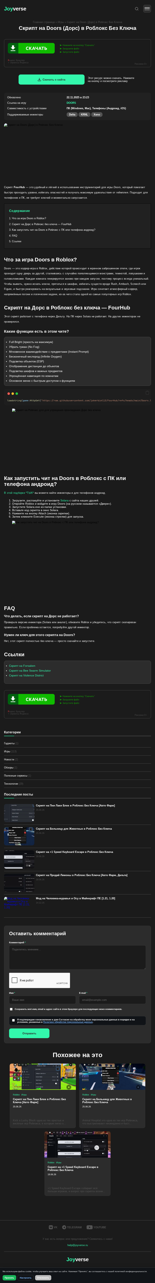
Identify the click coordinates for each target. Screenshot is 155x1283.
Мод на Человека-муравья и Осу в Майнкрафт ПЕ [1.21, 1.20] (75, 898)
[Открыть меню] (147, 9)
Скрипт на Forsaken (22, 665)
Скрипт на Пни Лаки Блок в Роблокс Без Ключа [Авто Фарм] (75, 805)
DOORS (71, 102)
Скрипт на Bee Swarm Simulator (30, 670)
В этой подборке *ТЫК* (19, 492)
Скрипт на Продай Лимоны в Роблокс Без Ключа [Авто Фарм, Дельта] (81, 875)
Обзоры (10, 767)
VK (55, 1227)
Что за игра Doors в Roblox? (29, 218)
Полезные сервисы (17, 775)
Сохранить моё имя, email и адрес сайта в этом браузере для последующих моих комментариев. (68, 1009)
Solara (64, 500)
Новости (11, 759)
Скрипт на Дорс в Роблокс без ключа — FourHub (41, 224)
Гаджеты (11, 743)
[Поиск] (136, 8)
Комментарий (17, 942)
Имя (12, 993)
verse (15, 9)
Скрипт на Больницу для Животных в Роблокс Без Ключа (74, 828)
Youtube (99, 1227)
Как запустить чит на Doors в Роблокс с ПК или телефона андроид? (53, 229)
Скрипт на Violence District (26, 675)
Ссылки (16, 241)
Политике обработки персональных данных (68, 1022)
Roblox (16, 1094)
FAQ (14, 235)
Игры (61, 22)
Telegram (74, 1227)
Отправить (29, 1033)
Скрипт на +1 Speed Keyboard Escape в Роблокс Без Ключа (74, 851)
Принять (9, 1278)
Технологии (13, 783)
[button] (147, 393)
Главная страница (44, 22)
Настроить (25, 1278)
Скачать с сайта (54, 79)
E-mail (83, 993)
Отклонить (43, 1278)
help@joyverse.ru (77, 1245)
